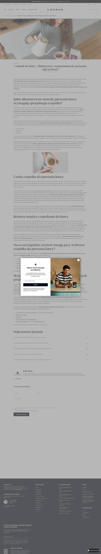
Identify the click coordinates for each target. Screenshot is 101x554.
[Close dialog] (78, 260)
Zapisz (36, 284)
